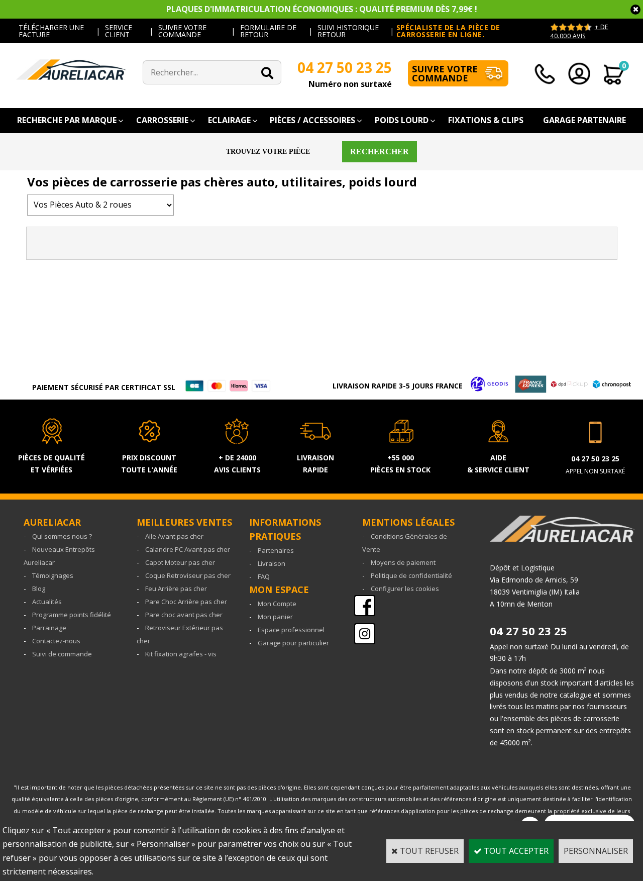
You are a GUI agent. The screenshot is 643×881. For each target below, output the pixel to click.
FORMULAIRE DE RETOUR (268, 31)
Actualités (47, 601)
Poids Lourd (401, 120)
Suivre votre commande (445, 73)
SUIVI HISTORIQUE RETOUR (348, 31)
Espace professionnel (291, 629)
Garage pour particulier (293, 642)
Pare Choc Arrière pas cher (186, 601)
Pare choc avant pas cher (184, 614)
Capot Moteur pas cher (180, 562)
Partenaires (276, 550)
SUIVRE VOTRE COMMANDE (182, 31)
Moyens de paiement (403, 562)
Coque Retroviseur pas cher (188, 575)
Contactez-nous (56, 640)
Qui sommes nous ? (62, 536)
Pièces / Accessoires (312, 120)
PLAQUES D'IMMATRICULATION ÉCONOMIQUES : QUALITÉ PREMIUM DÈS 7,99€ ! (321, 9)
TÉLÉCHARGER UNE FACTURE (51, 31)
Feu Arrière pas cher (176, 588)
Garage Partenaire (584, 120)
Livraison (271, 563)
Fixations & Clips (485, 120)
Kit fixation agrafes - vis (181, 653)
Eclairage (229, 120)
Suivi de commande (62, 653)
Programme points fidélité (71, 614)
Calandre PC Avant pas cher (187, 549)
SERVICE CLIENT (118, 31)
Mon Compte (277, 603)
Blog (38, 588)
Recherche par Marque (67, 120)
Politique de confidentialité (411, 575)
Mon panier (275, 616)
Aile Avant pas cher (174, 536)
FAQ (264, 576)
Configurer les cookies (405, 588)
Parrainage (49, 627)
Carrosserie (162, 120)
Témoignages (52, 575)
